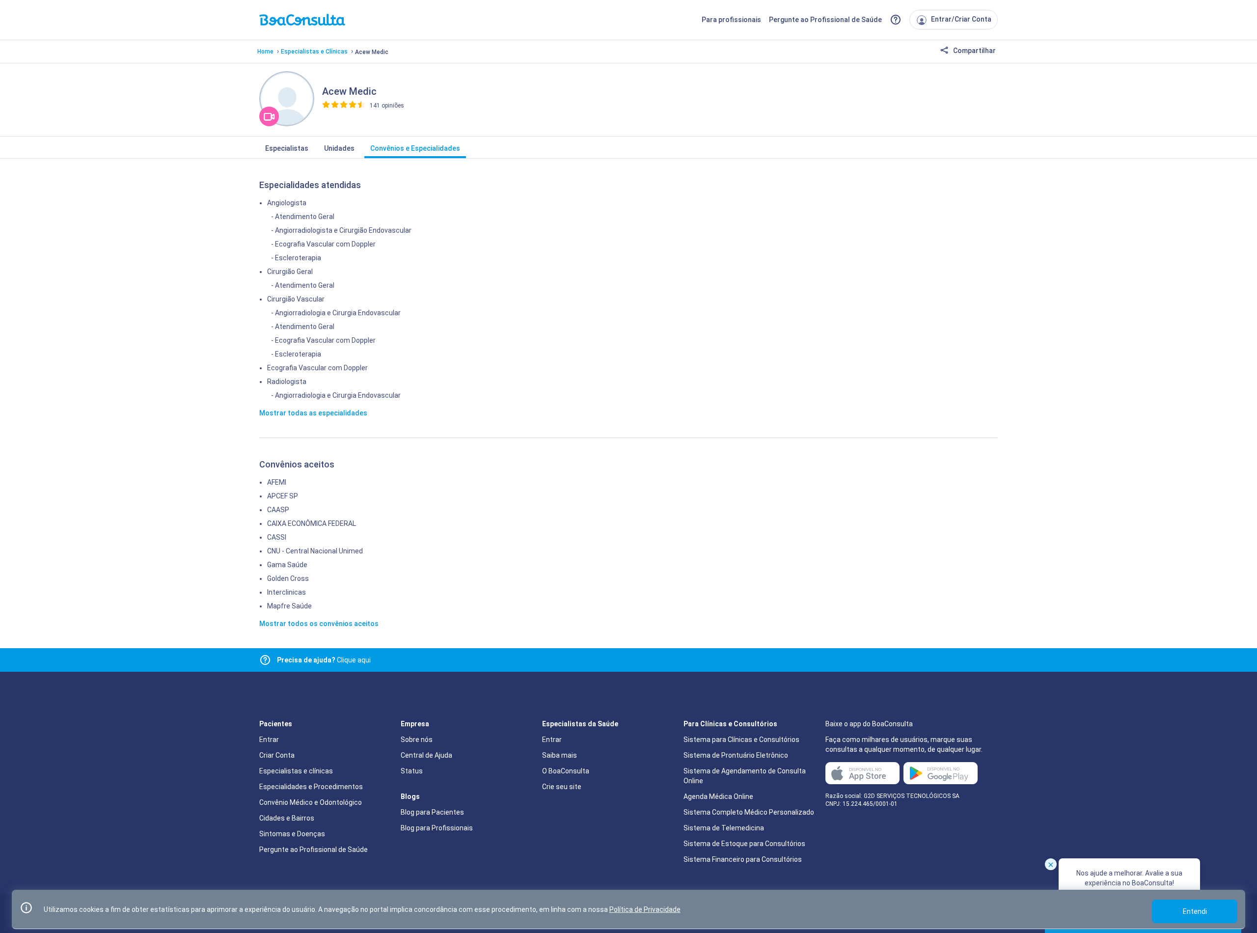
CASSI (276, 537)
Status (412, 771)
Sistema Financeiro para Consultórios (742, 859)
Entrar (269, 739)
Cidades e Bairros (286, 818)
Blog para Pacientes (432, 812)
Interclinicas (286, 592)
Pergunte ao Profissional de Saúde (825, 20)
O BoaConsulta (565, 771)
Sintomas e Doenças (292, 834)
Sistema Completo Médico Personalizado (748, 812)
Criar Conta (277, 755)
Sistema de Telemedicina (723, 828)
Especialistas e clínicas (296, 771)
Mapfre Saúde (289, 606)
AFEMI (276, 482)
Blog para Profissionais (437, 828)
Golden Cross (288, 578)
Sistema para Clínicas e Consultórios (741, 739)
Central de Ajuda (426, 755)
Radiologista (286, 381)
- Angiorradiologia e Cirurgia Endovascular (336, 313)
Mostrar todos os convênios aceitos (319, 624)
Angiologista (286, 203)
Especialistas (286, 148)
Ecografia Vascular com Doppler (317, 368)
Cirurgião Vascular (296, 299)
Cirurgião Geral (290, 271)
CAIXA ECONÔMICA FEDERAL (311, 523)
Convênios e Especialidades (415, 148)
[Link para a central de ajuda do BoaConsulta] (896, 20)
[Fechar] (1051, 864)
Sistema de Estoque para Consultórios (744, 844)
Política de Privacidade (645, 909)
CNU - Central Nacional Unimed (315, 551)
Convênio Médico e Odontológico (310, 802)
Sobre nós (417, 739)
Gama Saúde (287, 565)
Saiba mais (559, 755)
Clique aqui (324, 660)
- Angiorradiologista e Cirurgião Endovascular (341, 230)
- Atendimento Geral (302, 216)
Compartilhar (974, 51)
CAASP (278, 510)
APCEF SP (282, 496)
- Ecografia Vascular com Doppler (323, 244)
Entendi (1195, 911)
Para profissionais (731, 20)
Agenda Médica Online (718, 796)
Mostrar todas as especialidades (313, 413)
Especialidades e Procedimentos (311, 787)
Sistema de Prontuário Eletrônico (735, 755)
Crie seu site (561, 787)
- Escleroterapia (296, 258)
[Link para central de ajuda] (265, 660)
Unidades (339, 148)
